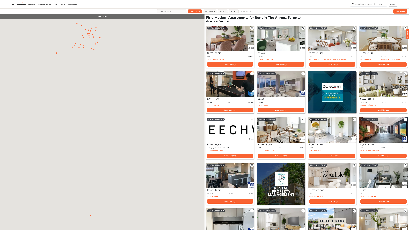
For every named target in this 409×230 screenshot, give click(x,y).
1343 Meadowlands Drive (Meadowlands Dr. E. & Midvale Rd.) (381, 59)
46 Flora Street (263, 105)
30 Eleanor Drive (315, 151)
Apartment (193, 11)
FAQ (56, 4)
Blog (63, 4)
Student (31, 4)
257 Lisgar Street (212, 196)
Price (222, 11)
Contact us (72, 4)
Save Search (400, 11)
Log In (393, 4)
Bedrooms (209, 11)
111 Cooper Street (213, 105)
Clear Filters (246, 11)
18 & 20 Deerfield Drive (368, 105)
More (232, 11)
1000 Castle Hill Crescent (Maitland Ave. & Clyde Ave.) (327, 59)
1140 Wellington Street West (369, 151)
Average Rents (44, 4)
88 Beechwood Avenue (215, 151)
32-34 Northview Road (368, 196)
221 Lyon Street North (316, 196)
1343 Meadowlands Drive (215, 59)
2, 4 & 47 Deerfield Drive (266, 151)
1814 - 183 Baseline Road (266, 59)
